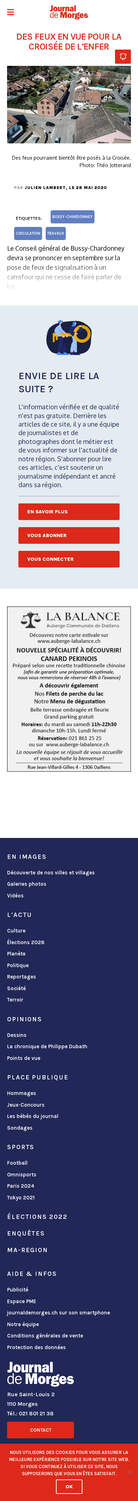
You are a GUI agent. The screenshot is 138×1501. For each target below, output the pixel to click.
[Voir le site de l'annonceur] (69, 689)
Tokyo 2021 (21, 1197)
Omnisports (21, 1174)
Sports (20, 1147)
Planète (16, 954)
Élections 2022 (37, 1217)
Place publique (37, 1077)
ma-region (27, 1250)
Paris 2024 (20, 1186)
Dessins (17, 1035)
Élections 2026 (26, 942)
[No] (129, 1472)
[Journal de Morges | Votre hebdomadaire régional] (69, 12)
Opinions (24, 1019)
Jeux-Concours (26, 1105)
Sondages (20, 1128)
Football (17, 1163)
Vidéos (15, 895)
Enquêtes (26, 1233)
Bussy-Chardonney (72, 217)
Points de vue (23, 1058)
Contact (40, 1430)
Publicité (17, 1289)
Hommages (21, 1093)
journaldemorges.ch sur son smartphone (58, 1312)
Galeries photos (26, 884)
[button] (10, 13)
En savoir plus (47, 512)
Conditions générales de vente (45, 1335)
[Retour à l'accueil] (40, 1375)
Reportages (21, 977)
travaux (55, 233)
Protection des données (36, 1347)
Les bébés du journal (32, 1116)
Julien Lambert (45, 187)
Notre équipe (23, 1324)
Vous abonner (47, 535)
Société (16, 988)
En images (27, 857)
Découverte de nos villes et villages (51, 872)
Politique (18, 965)
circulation (28, 233)
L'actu (19, 915)
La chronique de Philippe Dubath (47, 1046)
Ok (69, 1487)
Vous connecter (50, 559)
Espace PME (21, 1301)
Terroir (15, 1000)
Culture (16, 931)
